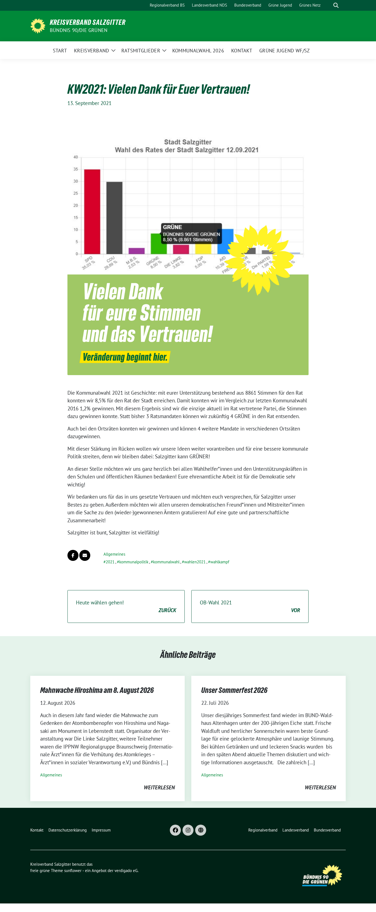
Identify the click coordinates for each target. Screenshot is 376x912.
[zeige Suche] (336, 5)
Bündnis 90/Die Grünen (78, 30)
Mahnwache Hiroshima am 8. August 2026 (97, 690)
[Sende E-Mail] (84, 555)
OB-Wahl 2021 (250, 606)
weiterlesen (159, 787)
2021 (110, 561)
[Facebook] (175, 830)
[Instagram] (188, 830)
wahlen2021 (195, 561)
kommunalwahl (166, 561)
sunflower (72, 870)
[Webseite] (200, 830)
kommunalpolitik (133, 561)
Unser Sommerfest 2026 (234, 690)
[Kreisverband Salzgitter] (37, 25)
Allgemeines (114, 554)
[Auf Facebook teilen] (72, 555)
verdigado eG (126, 870)
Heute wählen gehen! (126, 606)
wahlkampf (219, 561)
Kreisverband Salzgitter (88, 22)
